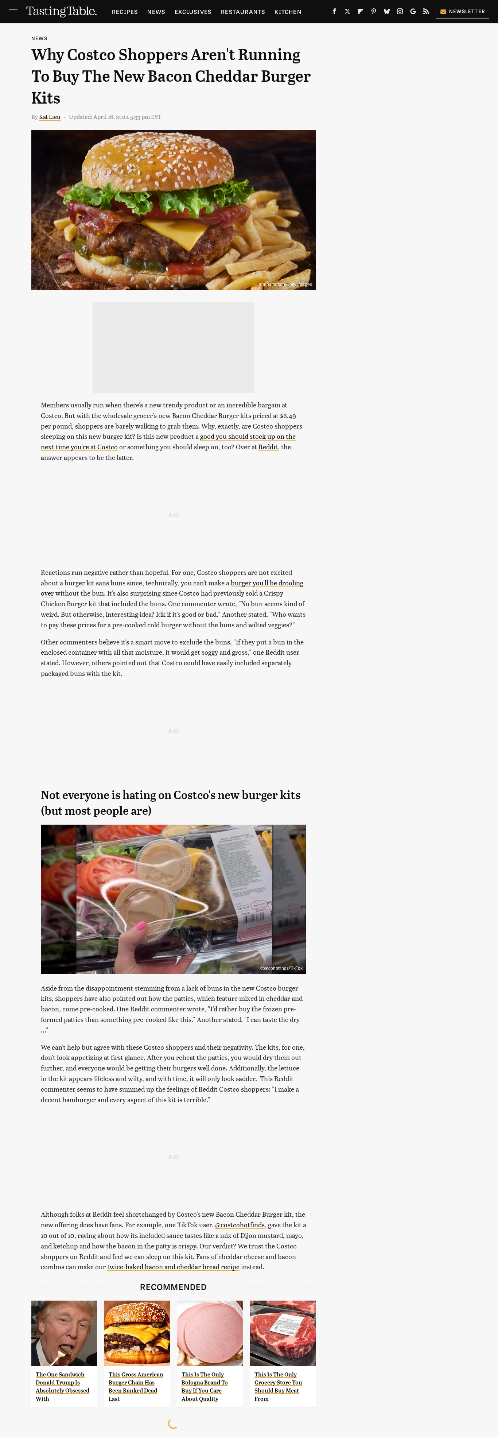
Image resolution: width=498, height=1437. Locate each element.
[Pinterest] (373, 12)
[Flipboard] (360, 12)
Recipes (125, 11)
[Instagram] (400, 12)
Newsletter (467, 11)
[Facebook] (334, 12)
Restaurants (243, 11)
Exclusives (193, 11)
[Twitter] (347, 12)
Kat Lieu (50, 116)
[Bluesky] (386, 12)
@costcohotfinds (240, 1224)
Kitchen (288, 11)
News (156, 11)
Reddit (268, 446)
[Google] (413, 12)
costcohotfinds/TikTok (281, 968)
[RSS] (426, 12)
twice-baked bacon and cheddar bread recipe (173, 1266)
